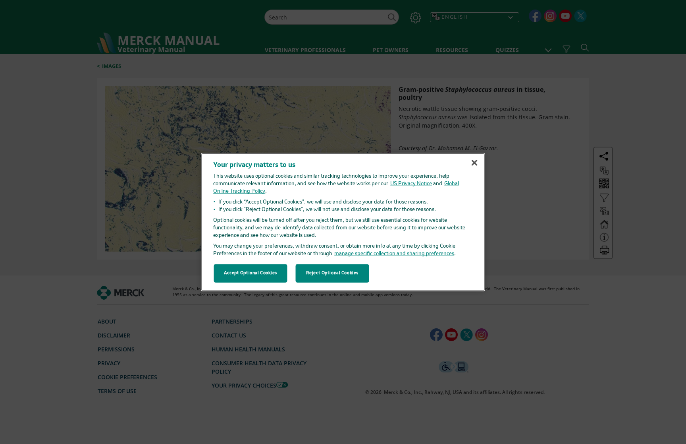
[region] (343, 222)
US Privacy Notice (411, 183)
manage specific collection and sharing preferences (394, 253)
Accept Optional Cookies (250, 273)
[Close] (474, 162)
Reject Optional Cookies (332, 273)
